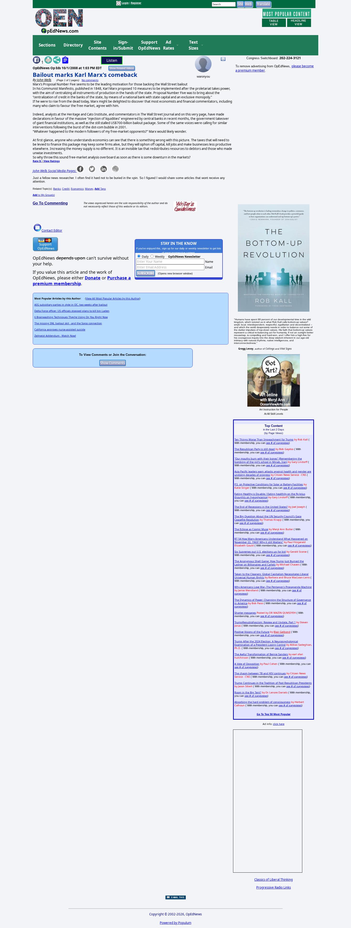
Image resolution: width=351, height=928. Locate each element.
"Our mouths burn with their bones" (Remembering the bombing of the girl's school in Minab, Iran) (268, 460)
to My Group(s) (44, 195)
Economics (77, 188)
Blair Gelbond (282, 632)
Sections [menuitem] (47, 45)
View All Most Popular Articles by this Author (112, 298)
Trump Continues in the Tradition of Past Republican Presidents (273, 683)
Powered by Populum (175, 923)
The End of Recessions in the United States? (261, 507)
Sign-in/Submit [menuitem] (122, 45)
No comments (90, 80)
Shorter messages (245, 612)
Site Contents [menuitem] (97, 45)
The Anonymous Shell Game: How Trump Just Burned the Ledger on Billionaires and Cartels (269, 563)
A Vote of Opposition (246, 664)
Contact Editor (52, 230)
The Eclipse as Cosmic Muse (251, 529)
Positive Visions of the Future (251, 632)
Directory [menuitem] (73, 45)
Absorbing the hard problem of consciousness (262, 702)
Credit (65, 188)
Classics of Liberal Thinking (273, 879)
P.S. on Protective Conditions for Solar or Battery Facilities (268, 484)
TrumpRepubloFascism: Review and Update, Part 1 (265, 622)
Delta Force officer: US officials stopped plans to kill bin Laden (71, 311)
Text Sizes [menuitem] (193, 45)
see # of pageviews (277, 443)
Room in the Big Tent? (247, 692)
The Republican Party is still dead (254, 449)
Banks (57, 188)
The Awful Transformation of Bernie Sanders (261, 654)
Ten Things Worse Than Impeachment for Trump (263, 439)
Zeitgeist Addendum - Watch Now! (55, 335)
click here (278, 724)
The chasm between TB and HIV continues (260, 673)
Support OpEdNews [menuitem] (147, 45)
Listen (111, 60)
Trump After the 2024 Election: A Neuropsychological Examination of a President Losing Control (266, 643)
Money (89, 188)
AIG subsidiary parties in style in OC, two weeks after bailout (70, 304)
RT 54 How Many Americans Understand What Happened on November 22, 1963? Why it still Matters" (271, 540)
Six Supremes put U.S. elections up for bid (260, 551)
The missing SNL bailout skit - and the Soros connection (68, 323)
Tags (100, 188)
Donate (93, 278)
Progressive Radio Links (273, 887)
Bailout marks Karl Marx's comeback (85, 75)
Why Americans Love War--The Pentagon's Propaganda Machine (273, 587)
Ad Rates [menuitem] (168, 45)
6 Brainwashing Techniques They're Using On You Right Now (71, 317)
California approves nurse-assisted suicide (59, 329)
